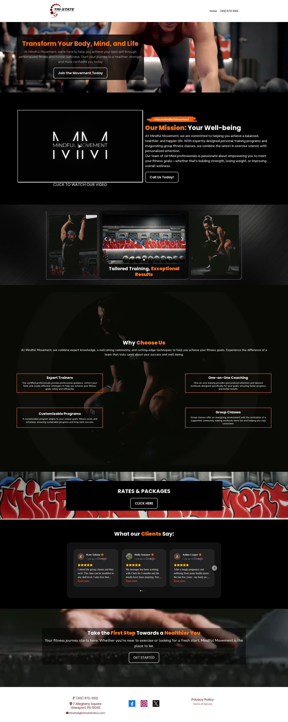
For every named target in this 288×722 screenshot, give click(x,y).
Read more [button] (83, 581)
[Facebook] (132, 704)
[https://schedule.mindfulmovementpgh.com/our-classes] (62, 11)
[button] (73, 568)
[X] (156, 704)
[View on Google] (81, 556)
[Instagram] (144, 704)
